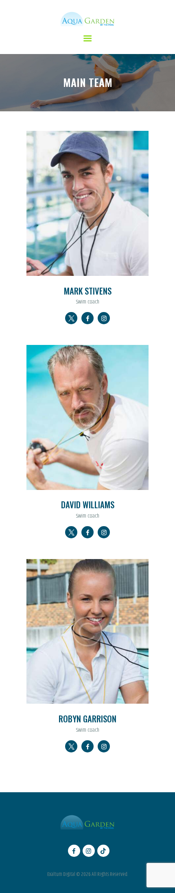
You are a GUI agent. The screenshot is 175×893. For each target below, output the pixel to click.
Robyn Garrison (87, 719)
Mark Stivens (88, 291)
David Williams (87, 505)
